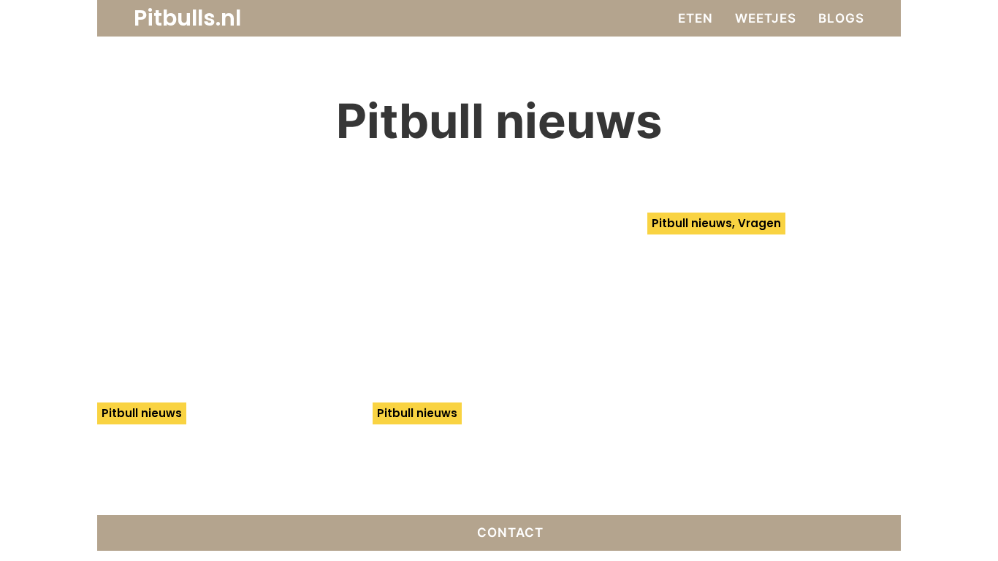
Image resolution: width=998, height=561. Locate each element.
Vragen (759, 223)
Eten (695, 18)
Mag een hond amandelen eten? (184, 454)
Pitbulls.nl (187, 18)
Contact (510, 532)
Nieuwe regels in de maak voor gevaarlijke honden (485, 468)
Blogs (841, 18)
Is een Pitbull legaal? (748, 251)
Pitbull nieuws (142, 413)
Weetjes (765, 18)
